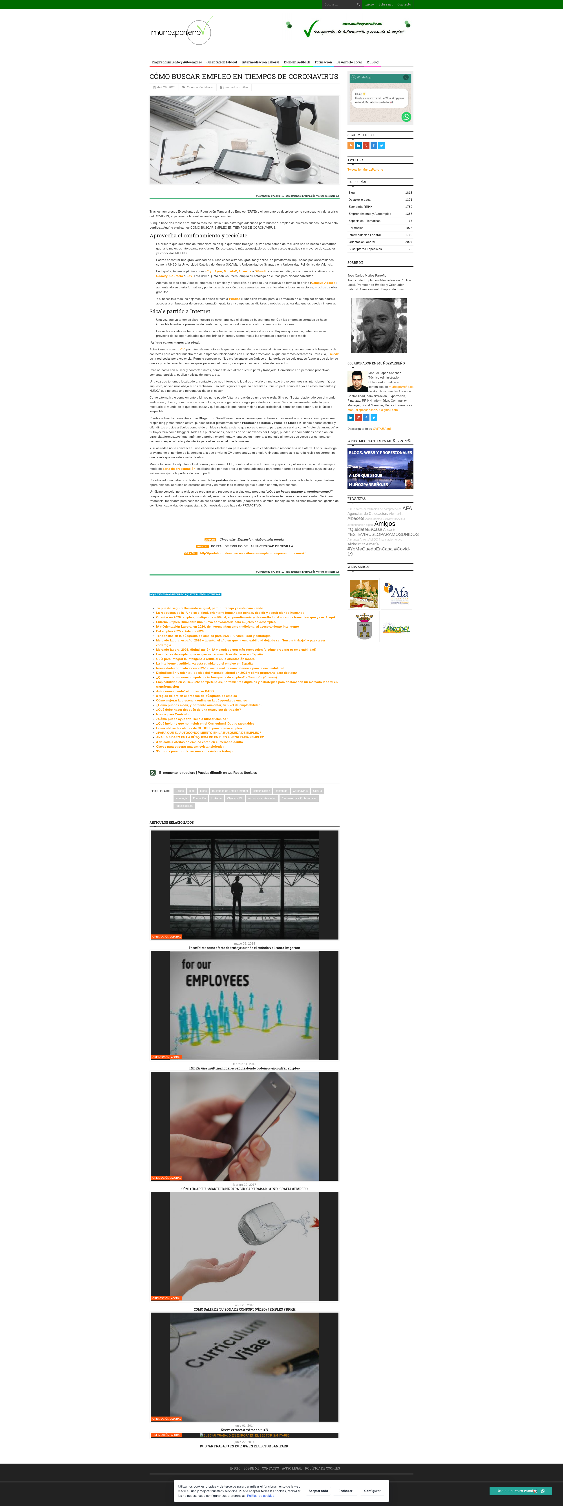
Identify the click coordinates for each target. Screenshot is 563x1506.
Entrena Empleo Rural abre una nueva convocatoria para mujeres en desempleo (216, 622)
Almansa (353, 539)
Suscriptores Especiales (380, 249)
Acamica (244, 271)
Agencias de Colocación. (367, 514)
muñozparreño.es (401, 386)
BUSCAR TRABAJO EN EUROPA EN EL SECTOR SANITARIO (244, 1446)
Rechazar (345, 1491)
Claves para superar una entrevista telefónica (190, 746)
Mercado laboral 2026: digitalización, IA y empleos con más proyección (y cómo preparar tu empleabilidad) (236, 649)
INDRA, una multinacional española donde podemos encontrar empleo (244, 1068)
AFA (407, 508)
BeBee (180, 790)
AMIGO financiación (381, 539)
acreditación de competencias (383, 509)
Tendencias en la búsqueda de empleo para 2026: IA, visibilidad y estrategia (213, 635)
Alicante (389, 530)
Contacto (404, 4)
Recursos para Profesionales (299, 798)
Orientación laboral (222, 62)
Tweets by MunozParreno (365, 169)
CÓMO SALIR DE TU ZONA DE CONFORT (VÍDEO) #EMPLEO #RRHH (245, 1309)
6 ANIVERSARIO (394, 519)
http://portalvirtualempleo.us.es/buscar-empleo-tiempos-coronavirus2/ (252, 553)
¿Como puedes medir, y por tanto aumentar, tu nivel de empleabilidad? (209, 705)
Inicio (369, 4)
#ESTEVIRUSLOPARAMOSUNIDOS (383, 534)
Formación (323, 62)
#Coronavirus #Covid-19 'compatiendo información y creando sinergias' (298, 196)
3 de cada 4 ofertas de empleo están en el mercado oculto (199, 742)
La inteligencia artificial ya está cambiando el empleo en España (204, 663)
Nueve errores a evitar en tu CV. (245, 1430)
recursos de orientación (262, 798)
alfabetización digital (360, 524)
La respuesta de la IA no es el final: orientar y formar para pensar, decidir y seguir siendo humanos (230, 612)
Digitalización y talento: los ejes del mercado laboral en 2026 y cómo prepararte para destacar (226, 672)
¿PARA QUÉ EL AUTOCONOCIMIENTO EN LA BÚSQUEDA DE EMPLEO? (208, 732)
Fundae (234, 298)
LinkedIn (334, 354)
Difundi (260, 271)
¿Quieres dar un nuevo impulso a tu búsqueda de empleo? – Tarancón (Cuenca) (216, 677)
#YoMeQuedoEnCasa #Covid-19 (378, 551)
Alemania (395, 513)
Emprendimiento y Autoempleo (177, 62)
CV (182, 349)
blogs (203, 790)
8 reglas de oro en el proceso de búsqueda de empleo (196, 695)
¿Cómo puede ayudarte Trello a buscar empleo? (192, 719)
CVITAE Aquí (382, 428)
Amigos (384, 523)
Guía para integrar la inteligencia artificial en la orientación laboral (206, 659)
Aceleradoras (373, 519)
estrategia (182, 798)
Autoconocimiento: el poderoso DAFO (185, 691)
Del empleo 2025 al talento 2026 (180, 631)
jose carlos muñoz (235, 87)
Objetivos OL (235, 798)
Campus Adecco (323, 282)
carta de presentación (179, 468)
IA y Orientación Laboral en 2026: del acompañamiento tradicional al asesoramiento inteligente (227, 626)
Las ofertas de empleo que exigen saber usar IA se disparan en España (209, 654)
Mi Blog (372, 62)
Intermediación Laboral (261, 62)
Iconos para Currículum (173, 714)
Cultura (317, 790)
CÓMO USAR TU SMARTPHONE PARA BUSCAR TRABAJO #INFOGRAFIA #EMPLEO (244, 1189)
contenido (281, 790)
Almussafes (355, 509)
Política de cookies (322, 1468)
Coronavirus (300, 790)
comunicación (261, 790)
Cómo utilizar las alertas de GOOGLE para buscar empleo (199, 728)
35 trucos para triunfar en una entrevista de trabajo (194, 751)
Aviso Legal (292, 1468)
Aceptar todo (318, 1491)
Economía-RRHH (297, 62)
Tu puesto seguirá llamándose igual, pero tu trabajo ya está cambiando (209, 608)
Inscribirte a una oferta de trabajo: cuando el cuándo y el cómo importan (244, 948)
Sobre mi (385, 4)
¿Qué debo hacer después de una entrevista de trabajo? (198, 709)
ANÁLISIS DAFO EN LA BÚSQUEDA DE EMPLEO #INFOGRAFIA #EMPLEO (210, 737)
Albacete (355, 518)
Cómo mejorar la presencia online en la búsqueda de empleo (201, 700)
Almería (372, 544)
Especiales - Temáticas (380, 220)
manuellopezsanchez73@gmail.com (372, 410)
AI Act (363, 539)
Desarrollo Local (349, 62)
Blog (380, 192)
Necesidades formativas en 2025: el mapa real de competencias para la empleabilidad (220, 668)
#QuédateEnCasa (364, 529)
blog (192, 790)
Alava (398, 539)
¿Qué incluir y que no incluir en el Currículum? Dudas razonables (205, 723)
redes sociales (184, 805)
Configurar (372, 1491)
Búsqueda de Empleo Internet (230, 790)
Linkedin (216, 798)
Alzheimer (356, 544)
